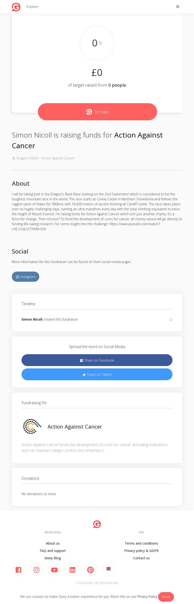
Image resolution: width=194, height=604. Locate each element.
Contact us (141, 558)
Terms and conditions (141, 543)
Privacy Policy (147, 596)
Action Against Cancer (75, 426)
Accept (166, 597)
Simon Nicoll (32, 319)
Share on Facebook (99, 360)
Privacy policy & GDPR (141, 550)
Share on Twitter (99, 374)
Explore (32, 6)
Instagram (27, 276)
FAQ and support (53, 550)
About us (53, 543)
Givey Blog (52, 558)
